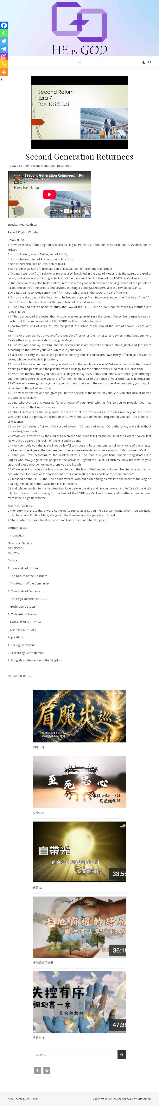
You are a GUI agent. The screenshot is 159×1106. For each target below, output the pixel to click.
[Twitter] (4, 41)
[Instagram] (4, 56)
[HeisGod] (79, 29)
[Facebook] (4, 25)
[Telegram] (4, 49)
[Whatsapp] (4, 33)
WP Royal (32, 1099)
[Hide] (1, 79)
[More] (4, 72)
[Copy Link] (4, 64)
